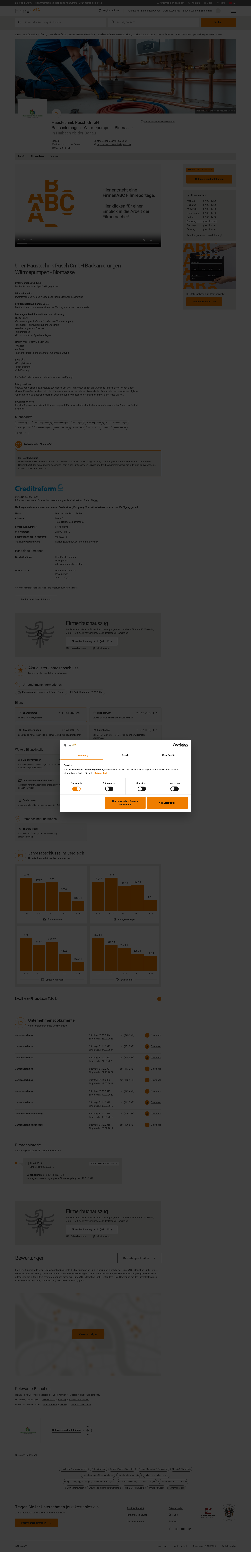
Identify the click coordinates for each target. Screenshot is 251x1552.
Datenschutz (101, 773)
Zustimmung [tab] (82, 755)
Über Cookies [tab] (169, 755)
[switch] (109, 789)
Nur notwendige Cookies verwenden (125, 803)
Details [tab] (125, 755)
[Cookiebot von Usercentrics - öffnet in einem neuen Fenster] (175, 745)
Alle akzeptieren (167, 802)
